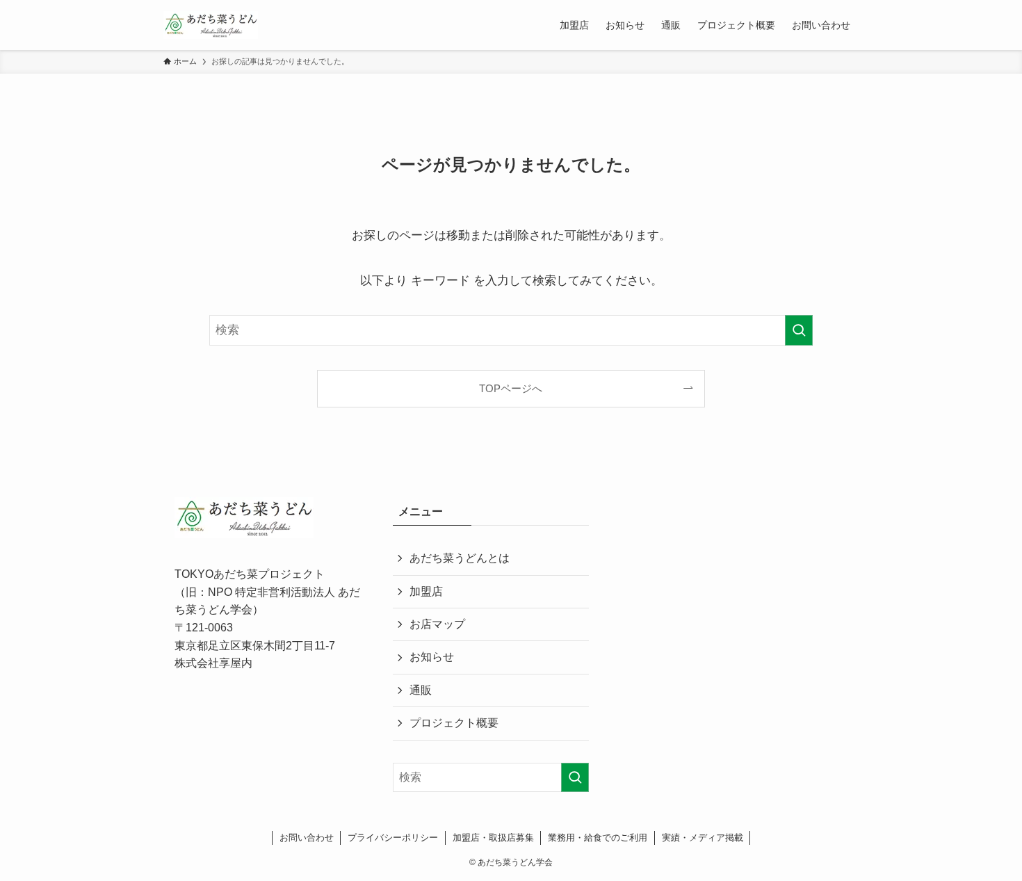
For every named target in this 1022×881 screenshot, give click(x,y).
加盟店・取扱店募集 (493, 837)
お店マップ (437, 624)
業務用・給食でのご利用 (597, 837)
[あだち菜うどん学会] (210, 25)
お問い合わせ (306, 837)
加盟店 (426, 591)
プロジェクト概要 (453, 723)
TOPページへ (510, 388)
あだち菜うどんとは (459, 558)
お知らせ (431, 657)
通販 (420, 690)
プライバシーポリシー (393, 837)
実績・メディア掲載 (702, 837)
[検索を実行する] (799, 330)
